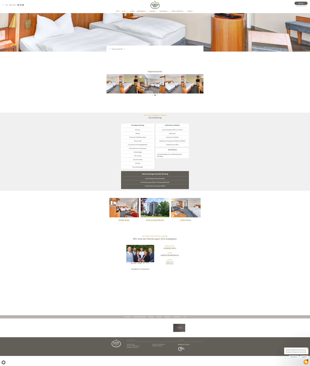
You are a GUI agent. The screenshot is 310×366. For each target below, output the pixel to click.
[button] (18, 31)
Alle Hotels (127, 316)
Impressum (167, 316)
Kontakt (189, 11)
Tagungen (152, 11)
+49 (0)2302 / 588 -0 (169, 248)
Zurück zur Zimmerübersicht (155, 220)
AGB (185, 316)
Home (117, 11)
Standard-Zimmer (124, 220)
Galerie (132, 11)
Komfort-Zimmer (186, 220)
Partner (159, 316)
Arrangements (141, 11)
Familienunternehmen (140, 316)
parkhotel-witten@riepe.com (170, 255)
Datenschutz (176, 316)
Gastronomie (163, 11)
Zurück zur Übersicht (117, 49)
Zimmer (124, 11)
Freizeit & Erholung (177, 11)
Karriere (151, 316)
